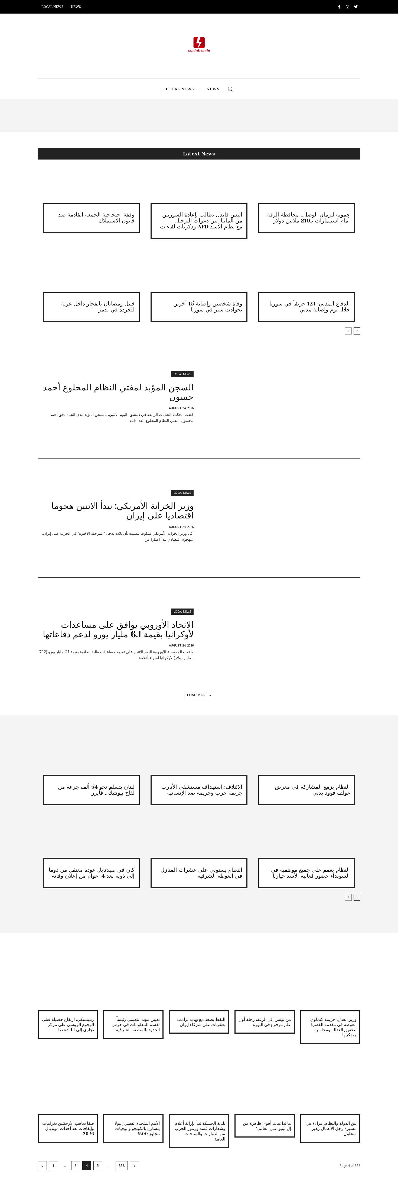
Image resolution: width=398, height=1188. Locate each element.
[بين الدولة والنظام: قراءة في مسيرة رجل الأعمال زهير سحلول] (330, 1084)
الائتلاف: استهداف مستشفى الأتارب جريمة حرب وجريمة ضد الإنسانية (201, 790)
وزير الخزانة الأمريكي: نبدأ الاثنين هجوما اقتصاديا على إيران (122, 511)
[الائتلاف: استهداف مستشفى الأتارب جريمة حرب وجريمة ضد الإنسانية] (199, 759)
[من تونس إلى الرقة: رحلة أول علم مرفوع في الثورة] (264, 980)
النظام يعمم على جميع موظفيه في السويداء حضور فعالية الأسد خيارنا (310, 873)
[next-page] (357, 331)
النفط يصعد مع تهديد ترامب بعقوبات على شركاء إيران (201, 1022)
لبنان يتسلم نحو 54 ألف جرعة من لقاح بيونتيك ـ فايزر (96, 790)
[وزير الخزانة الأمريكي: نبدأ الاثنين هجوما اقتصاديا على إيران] (279, 518)
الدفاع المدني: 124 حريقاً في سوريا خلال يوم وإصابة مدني (309, 307)
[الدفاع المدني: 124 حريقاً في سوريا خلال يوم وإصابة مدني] (306, 276)
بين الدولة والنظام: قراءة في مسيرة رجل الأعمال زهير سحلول (331, 1128)
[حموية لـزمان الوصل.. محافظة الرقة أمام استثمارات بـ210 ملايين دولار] (306, 187)
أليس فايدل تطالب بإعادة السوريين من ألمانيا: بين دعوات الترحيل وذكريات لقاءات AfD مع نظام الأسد (201, 221)
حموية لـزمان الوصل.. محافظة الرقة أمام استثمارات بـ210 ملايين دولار (308, 218)
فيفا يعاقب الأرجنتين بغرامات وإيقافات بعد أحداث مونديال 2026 (68, 1128)
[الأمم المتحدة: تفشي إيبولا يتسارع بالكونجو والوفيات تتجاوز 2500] (133, 1084)
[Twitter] (355, 7)
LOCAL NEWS (182, 374)
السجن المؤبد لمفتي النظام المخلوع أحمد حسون (118, 392)
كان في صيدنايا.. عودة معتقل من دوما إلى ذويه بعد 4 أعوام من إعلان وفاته (92, 873)
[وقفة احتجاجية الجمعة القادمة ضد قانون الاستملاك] (91, 187)
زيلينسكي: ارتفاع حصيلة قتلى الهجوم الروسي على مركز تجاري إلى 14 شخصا (68, 1024)
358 (122, 1165)
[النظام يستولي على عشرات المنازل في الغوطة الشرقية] (199, 842)
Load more (197, 694)
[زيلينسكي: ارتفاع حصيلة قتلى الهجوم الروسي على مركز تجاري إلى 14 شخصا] (68, 980)
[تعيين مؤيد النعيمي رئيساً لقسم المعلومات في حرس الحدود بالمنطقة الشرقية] (133, 980)
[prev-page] (348, 331)
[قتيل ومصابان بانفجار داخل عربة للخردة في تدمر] (91, 276)
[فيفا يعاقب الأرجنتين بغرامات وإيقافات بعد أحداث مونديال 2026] (68, 1084)
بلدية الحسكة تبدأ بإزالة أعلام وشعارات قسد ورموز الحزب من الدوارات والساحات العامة (200, 1131)
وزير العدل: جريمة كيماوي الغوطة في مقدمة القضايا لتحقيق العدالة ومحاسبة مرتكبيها (333, 1027)
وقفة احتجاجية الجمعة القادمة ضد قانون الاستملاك (96, 218)
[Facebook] (339, 7)
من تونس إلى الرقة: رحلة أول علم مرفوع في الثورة (265, 1022)
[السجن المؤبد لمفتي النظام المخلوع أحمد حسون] (279, 399)
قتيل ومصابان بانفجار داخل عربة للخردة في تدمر (98, 307)
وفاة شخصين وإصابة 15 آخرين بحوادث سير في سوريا (207, 307)
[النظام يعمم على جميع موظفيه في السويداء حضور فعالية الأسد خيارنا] (306, 842)
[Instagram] (347, 7)
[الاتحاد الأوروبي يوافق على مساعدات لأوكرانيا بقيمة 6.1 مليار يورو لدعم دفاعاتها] (279, 637)
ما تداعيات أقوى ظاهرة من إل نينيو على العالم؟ (267, 1126)
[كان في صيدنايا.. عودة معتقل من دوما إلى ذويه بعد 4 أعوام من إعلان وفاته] (91, 842)
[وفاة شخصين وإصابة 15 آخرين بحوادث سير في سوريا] (199, 276)
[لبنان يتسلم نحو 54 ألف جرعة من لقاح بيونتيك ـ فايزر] (91, 759)
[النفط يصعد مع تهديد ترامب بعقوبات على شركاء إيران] (199, 980)
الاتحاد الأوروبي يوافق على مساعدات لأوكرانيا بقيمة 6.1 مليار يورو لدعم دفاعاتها (118, 629)
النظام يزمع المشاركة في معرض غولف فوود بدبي (312, 790)
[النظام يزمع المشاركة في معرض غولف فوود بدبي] (306, 759)
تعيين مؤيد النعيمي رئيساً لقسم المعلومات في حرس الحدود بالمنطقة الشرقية (136, 1024)
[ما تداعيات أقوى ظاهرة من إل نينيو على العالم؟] (264, 1084)
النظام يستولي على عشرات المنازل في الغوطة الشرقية (201, 873)
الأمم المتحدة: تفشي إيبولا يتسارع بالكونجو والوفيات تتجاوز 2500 (137, 1128)
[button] (230, 89)
